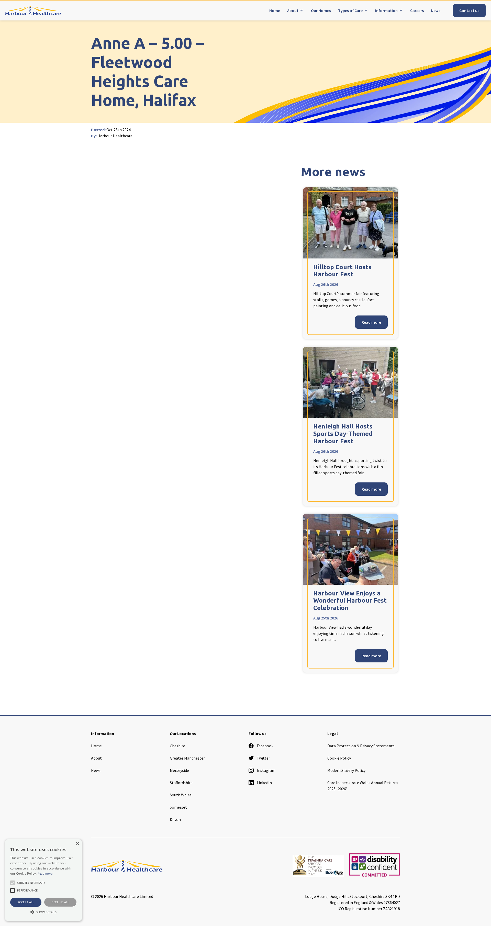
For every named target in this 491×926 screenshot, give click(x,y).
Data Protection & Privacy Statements (361, 745)
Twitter (263, 758)
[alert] (43, 880)
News (435, 10)
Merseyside (179, 770)
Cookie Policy (339, 758)
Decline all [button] (60, 902)
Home (274, 10)
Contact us (469, 10)
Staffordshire (181, 782)
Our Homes (321, 10)
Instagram (266, 770)
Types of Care (350, 10)
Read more (371, 322)
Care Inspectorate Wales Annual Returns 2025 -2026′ (362, 785)
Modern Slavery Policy (346, 770)
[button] (43, 911)
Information (386, 10)
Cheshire (177, 745)
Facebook (265, 745)
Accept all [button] (25, 902)
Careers (417, 10)
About (292, 10)
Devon (175, 819)
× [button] (77, 844)
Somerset (178, 807)
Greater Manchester (187, 758)
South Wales (181, 794)
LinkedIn (264, 782)
